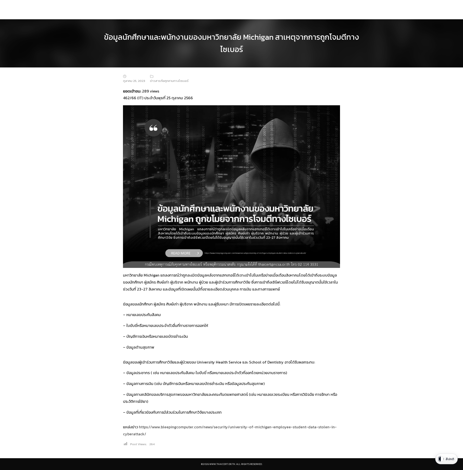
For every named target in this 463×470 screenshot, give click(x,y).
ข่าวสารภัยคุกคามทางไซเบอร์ (169, 81)
